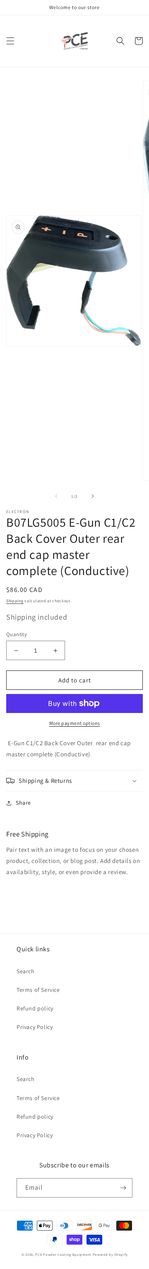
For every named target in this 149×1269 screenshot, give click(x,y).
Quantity (16, 634)
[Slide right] (93, 496)
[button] (10, 41)
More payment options (74, 723)
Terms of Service (38, 989)
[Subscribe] (123, 1188)
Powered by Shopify (110, 1254)
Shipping (15, 601)
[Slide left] (56, 496)
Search (26, 971)
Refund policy (35, 1008)
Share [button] (23, 802)
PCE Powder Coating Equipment (63, 1254)
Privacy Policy (35, 1027)
